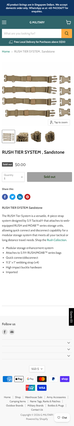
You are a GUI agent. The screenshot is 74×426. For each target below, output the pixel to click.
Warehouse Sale (33, 397)
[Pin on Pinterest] (27, 197)
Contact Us (37, 409)
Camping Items (18, 401)
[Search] (66, 33)
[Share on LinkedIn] (20, 197)
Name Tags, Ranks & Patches (45, 401)
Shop (18, 397)
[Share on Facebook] (5, 197)
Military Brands (35, 405)
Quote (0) (71, 317)
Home (6, 51)
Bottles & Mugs (56, 405)
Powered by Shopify (37, 418)
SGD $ (35, 368)
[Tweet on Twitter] (12, 197)
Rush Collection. (57, 240)
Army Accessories (56, 397)
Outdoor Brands (14, 405)
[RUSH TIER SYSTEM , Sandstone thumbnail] (8, 136)
